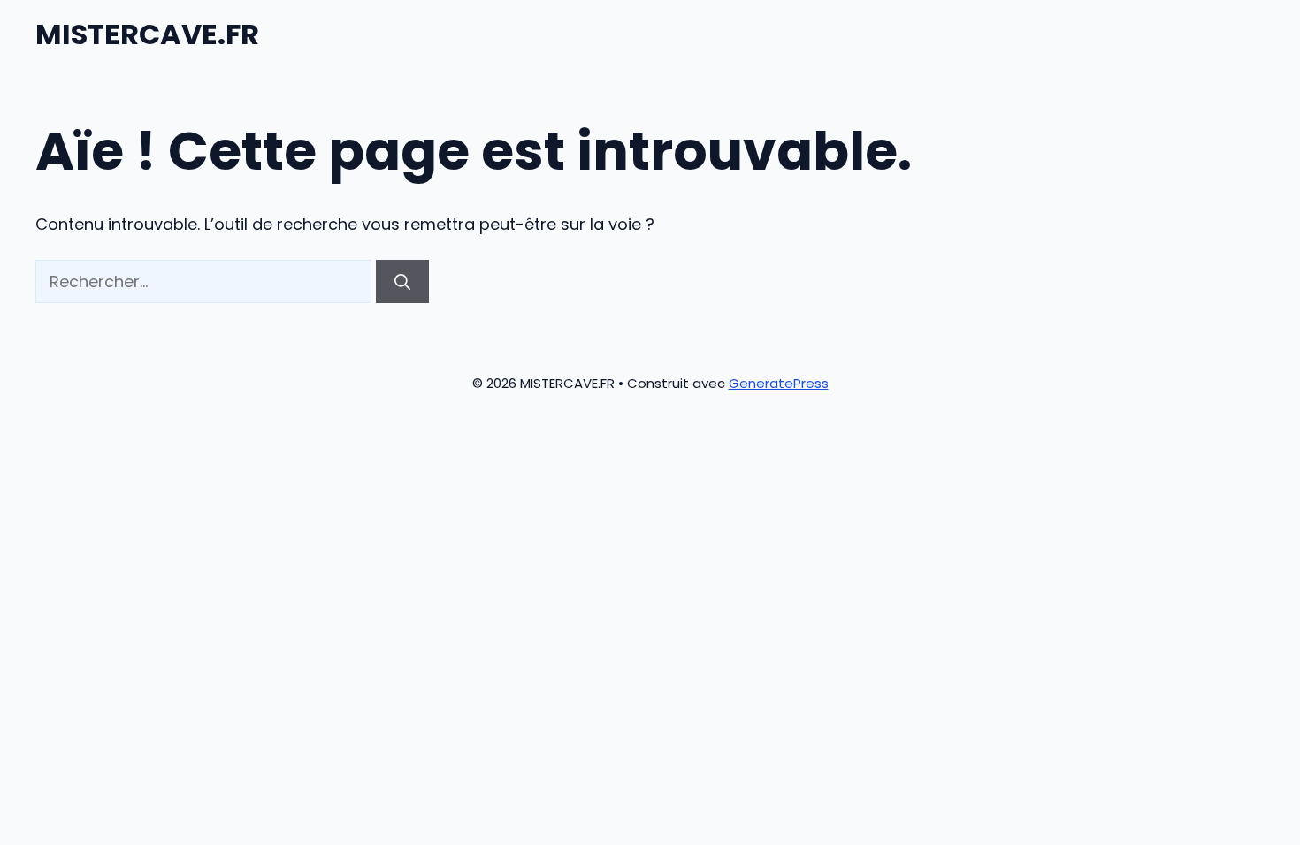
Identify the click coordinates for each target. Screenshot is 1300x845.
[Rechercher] (402, 281)
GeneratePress (779, 383)
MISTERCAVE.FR (147, 34)
